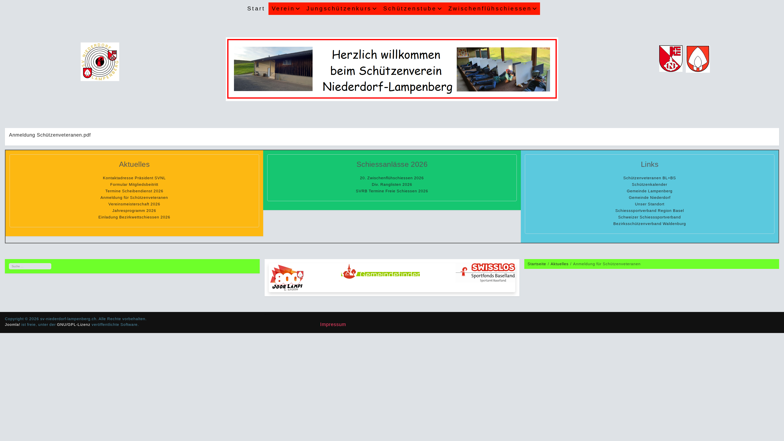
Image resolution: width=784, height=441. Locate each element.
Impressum (333, 324)
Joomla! (12, 324)
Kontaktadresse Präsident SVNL (134, 178)
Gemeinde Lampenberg (650, 191)
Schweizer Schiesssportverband (649, 217)
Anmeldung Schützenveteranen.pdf (50, 135)
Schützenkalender (649, 184)
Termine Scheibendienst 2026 (134, 191)
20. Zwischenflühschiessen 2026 (392, 178)
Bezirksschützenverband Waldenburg (649, 224)
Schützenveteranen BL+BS (649, 178)
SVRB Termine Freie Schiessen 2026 (392, 191)
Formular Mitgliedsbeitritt (134, 184)
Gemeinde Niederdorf (649, 197)
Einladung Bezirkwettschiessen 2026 (134, 217)
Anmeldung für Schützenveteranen (134, 197)
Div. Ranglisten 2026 (392, 184)
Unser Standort (649, 204)
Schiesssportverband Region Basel (649, 210)
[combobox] (30, 266)
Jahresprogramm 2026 (134, 210)
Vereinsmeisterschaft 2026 (134, 204)
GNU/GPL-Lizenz (73, 324)
